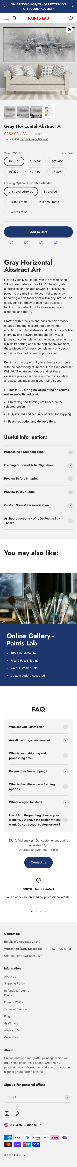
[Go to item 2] (23, 112)
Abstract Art (12, 1030)
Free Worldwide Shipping (34, 138)
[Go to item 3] (36, 112)
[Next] (72, 6)
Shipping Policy (14, 983)
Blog (7, 1016)
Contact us (38, 862)
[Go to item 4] (49, 111)
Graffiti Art (11, 1023)
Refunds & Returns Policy (16, 993)
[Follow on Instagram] (7, 1113)
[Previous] (5, 6)
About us (10, 976)
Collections (11, 1037)
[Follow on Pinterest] (17, 1113)
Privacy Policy (13, 1002)
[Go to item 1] (10, 112)
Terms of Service (15, 1009)
